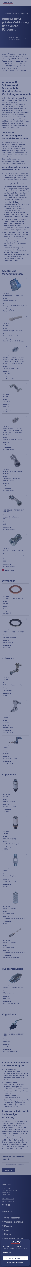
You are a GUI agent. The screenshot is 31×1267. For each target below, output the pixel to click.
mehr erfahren (7, 1252)
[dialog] (15, 633)
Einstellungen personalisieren (15, 1262)
